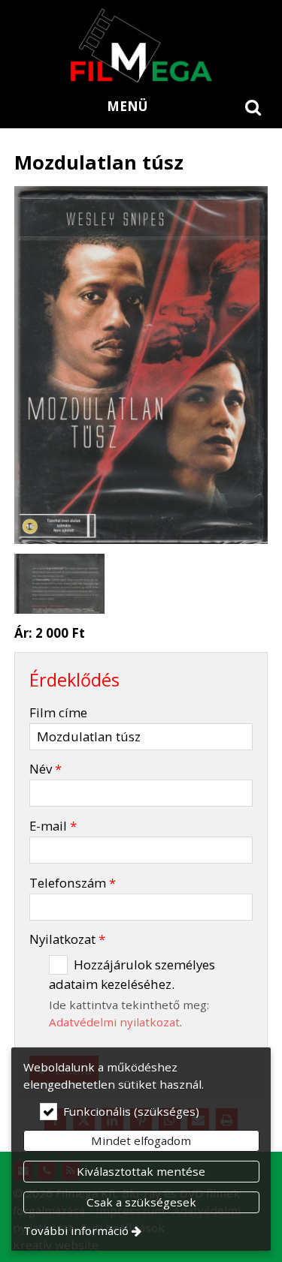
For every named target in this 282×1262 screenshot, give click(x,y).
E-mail (53, 825)
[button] (253, 106)
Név (45, 768)
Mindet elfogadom (141, 1140)
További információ (76, 1230)
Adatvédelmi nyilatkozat (114, 1021)
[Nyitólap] (141, 45)
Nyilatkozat (67, 939)
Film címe (58, 712)
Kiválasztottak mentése (141, 1171)
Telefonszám (72, 882)
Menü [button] (127, 106)
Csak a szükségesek (141, 1201)
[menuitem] (253, 106)
